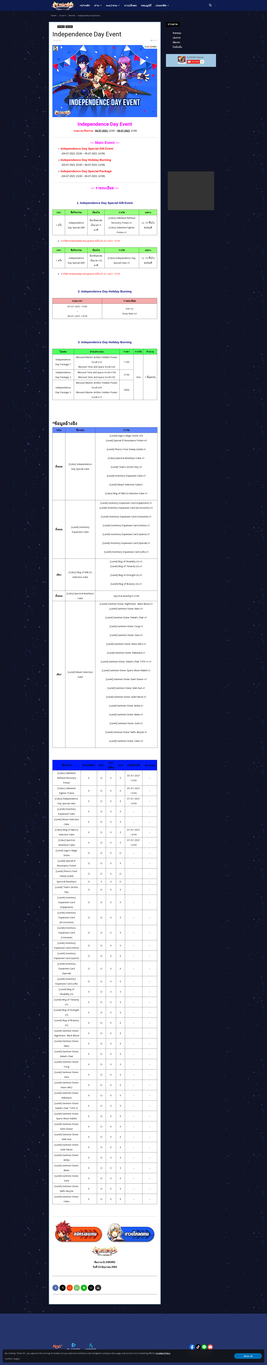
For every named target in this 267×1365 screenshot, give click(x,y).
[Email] (91, 1288)
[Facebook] (55, 1288)
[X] (62, 1288)
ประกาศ (176, 37)
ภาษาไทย (8, 1358)
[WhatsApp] (77, 1288)
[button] (211, 5)
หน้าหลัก (85, 5)
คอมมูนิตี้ (146, 5)
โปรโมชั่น (177, 47)
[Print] (98, 1288)
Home (53, 15)
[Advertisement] (191, 190)
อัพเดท (176, 42)
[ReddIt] (70, 1288)
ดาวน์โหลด (130, 5)
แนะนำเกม (111, 5)
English (17, 1358)
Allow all (248, 1356)
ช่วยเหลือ (161, 5)
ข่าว (96, 5)
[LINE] (84, 1288)
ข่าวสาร (62, 15)
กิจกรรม (72, 15)
